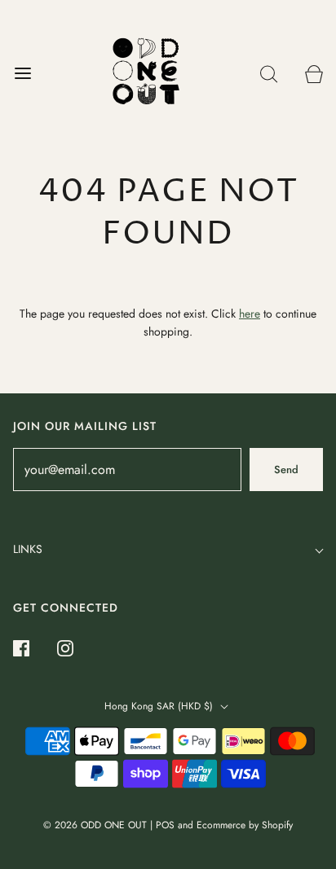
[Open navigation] (22, 73)
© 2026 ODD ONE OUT (95, 825)
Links (27, 549)
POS (165, 825)
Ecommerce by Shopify (245, 825)
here (249, 313)
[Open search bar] (268, 73)
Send (286, 469)
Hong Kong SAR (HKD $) (160, 706)
